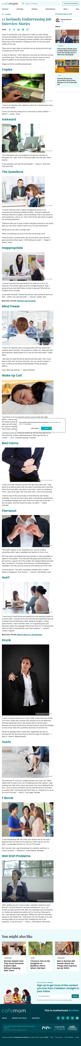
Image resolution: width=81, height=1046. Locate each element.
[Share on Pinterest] (23, 29)
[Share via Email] (27, 29)
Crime (59, 75)
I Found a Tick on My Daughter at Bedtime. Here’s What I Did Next (40, 964)
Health (32, 958)
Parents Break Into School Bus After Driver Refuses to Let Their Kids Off (67, 81)
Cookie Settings (35, 428)
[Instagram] (72, 1018)
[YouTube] (77, 1018)
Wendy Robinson (66, 19)
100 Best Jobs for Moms (26, 301)
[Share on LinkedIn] (18, 29)
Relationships (7, 958)
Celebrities (61, 46)
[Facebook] (58, 1018)
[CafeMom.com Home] (10, 3)
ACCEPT (46, 428)
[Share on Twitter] (14, 29)
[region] (41, 425)
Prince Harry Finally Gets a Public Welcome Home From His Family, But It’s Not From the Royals (67, 52)
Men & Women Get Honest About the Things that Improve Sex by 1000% (67, 964)
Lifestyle (8, 14)
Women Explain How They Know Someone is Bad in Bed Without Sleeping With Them (14, 966)
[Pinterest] (68, 1018)
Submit (75, 996)
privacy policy (68, 1000)
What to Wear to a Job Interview (29, 635)
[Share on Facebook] (10, 29)
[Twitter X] (63, 1018)
